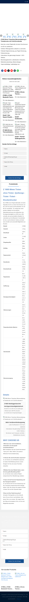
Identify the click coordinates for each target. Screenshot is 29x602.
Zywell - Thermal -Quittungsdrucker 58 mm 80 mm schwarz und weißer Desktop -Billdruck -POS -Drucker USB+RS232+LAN (20, 138)
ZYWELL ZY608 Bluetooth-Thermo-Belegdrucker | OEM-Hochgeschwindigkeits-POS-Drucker (8, 96)
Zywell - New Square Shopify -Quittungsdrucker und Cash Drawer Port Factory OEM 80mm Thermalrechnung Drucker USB (8, 116)
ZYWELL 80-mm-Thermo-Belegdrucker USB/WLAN (20, 93)
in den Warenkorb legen (10, 100)
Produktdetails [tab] (13, 184)
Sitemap (19, 599)
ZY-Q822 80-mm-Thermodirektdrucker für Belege (8, 131)
